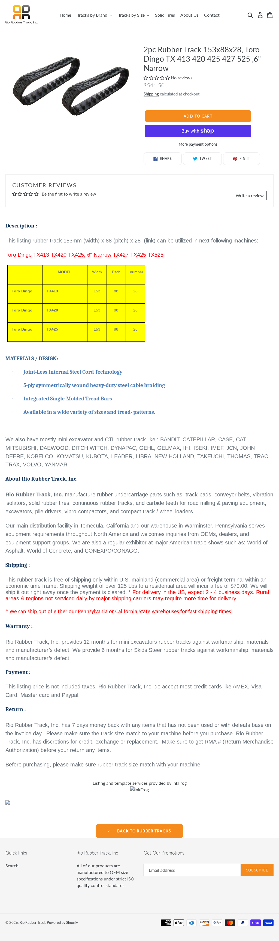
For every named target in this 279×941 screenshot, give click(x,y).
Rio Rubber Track (33, 922)
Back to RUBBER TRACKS (143, 831)
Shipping (151, 93)
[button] (157, 77)
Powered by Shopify (62, 922)
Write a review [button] (250, 195)
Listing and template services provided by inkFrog (140, 783)
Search (12, 865)
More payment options (198, 144)
